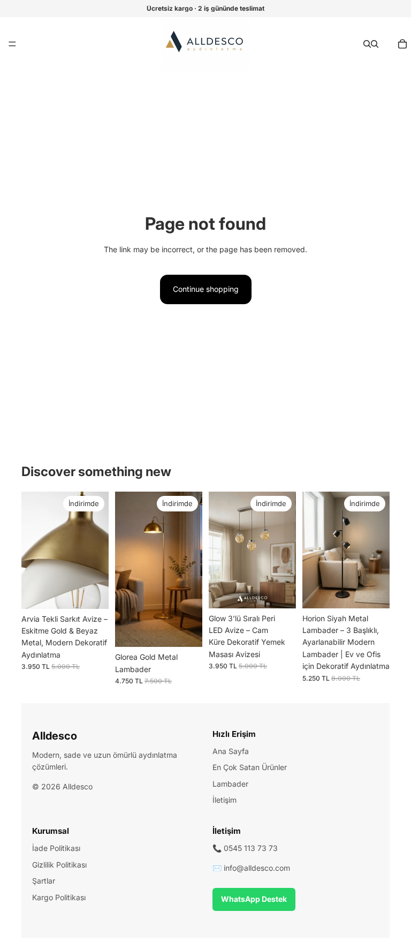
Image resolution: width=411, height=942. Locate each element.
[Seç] (92, 592)
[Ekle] (185, 630)
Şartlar (43, 880)
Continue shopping (206, 288)
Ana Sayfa (230, 751)
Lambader (230, 783)
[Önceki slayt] (33, 550)
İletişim (224, 799)
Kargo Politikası (59, 897)
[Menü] (12, 44)
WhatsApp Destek (254, 898)
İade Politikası (56, 848)
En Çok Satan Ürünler (249, 767)
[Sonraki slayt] (97, 550)
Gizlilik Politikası (59, 864)
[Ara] (367, 44)
